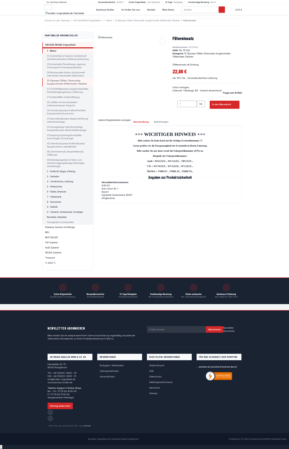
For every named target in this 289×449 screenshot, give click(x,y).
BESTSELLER (51, 237)
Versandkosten (107, 376)
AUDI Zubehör (52, 247)
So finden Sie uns (130, 9)
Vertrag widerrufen (60, 406)
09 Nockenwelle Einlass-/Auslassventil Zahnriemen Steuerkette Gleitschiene (66, 74)
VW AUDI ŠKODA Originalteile (60, 44)
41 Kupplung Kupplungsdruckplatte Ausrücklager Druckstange (64, 137)
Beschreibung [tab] (141, 122)
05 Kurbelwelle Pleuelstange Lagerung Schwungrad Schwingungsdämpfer (66, 66)
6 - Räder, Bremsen (56, 191)
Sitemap (153, 393)
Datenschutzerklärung (98, 335)
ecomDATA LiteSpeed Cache (274, 439)
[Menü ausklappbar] (48, 7)
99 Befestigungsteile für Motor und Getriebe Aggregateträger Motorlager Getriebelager (66, 163)
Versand (87, 426)
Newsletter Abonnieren (229, 329)
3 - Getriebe (53, 176)
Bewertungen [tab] (161, 122)
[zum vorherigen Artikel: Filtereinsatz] (198, 22)
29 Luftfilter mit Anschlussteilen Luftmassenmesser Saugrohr (62, 104)
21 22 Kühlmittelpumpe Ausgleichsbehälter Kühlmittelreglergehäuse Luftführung (67, 90)
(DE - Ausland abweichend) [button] (208, 90)
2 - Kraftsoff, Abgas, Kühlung (61, 171)
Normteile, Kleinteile (57, 217)
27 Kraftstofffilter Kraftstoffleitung (63, 97)
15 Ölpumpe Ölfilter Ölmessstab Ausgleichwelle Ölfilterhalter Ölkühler (67, 82)
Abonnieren (214, 329)
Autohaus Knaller (105, 9)
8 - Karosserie (54, 202)
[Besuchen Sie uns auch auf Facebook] (50, 412)
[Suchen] (222, 9)
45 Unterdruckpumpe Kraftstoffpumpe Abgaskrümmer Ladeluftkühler (66, 145)
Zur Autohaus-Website (56, 2)
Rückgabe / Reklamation (112, 365)
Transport (50, 257)
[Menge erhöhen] (199, 110)
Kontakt (151, 9)
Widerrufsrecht (156, 365)
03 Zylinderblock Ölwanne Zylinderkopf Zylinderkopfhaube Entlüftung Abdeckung (68, 57)
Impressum (154, 387)
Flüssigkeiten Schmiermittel (60, 222)
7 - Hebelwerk (54, 196)
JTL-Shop (245, 439)
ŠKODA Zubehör (53, 252)
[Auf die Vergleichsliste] (162, 41)
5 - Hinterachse (54, 186)
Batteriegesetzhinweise (161, 382)
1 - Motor (51, 51)
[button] (229, 10)
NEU (47, 232)
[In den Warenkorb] (100, 34)
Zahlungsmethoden (109, 371)
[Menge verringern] (174, 104)
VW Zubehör (51, 242)
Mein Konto (168, 9)
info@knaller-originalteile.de (61, 379)
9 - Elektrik (52, 207)
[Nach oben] (1, 447)
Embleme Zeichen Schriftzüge (60, 227)
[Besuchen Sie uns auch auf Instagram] (50, 418)
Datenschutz (155, 376)
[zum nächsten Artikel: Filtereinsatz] (203, 22)
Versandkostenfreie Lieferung (202, 78)
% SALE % (50, 263)
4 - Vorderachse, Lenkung (60, 181)
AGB (151, 371)
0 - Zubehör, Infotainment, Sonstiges (65, 212)
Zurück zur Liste (52, 20)
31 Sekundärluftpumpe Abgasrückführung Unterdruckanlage (67, 120)
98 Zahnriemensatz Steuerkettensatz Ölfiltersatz (65, 153)
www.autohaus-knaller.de (60, 382)
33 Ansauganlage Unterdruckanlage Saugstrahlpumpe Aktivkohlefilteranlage (66, 128)
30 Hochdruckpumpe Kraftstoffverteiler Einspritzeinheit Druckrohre (66, 112)
